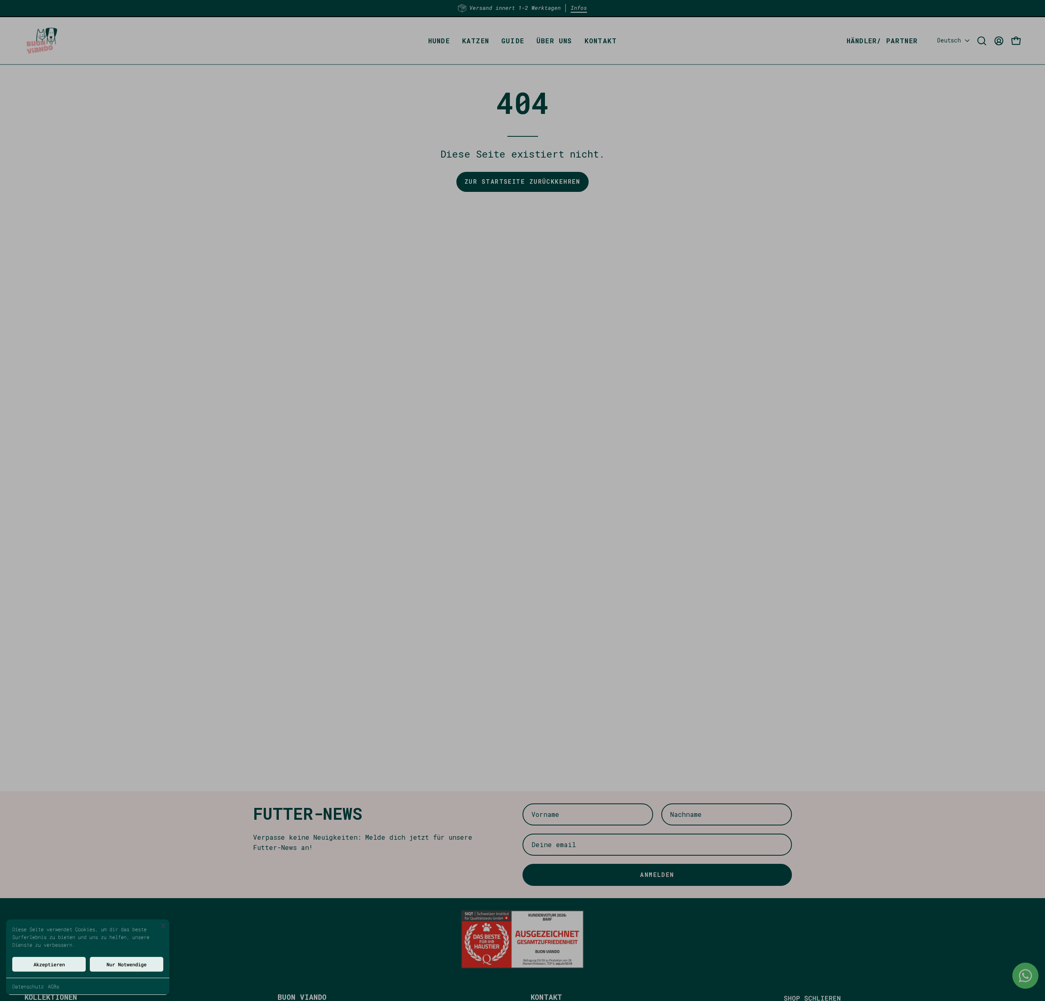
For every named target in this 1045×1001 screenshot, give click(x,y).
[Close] (163, 925)
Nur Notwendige (127, 964)
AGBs (53, 986)
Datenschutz (28, 986)
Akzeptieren (49, 964)
